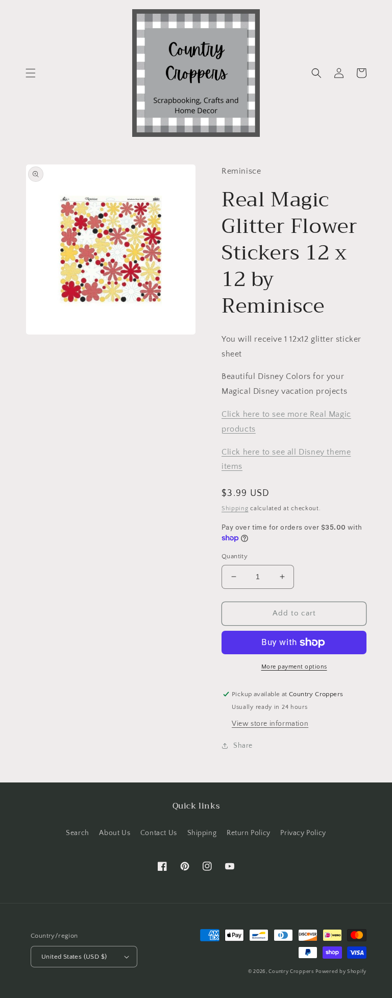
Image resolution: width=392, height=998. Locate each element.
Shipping (235, 508)
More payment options (294, 666)
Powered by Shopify (340, 972)
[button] (30, 73)
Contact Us (158, 833)
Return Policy (249, 833)
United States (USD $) (74, 956)
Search (77, 833)
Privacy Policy (303, 833)
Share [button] (243, 746)
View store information (270, 724)
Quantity (235, 556)
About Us (114, 833)
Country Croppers (290, 972)
